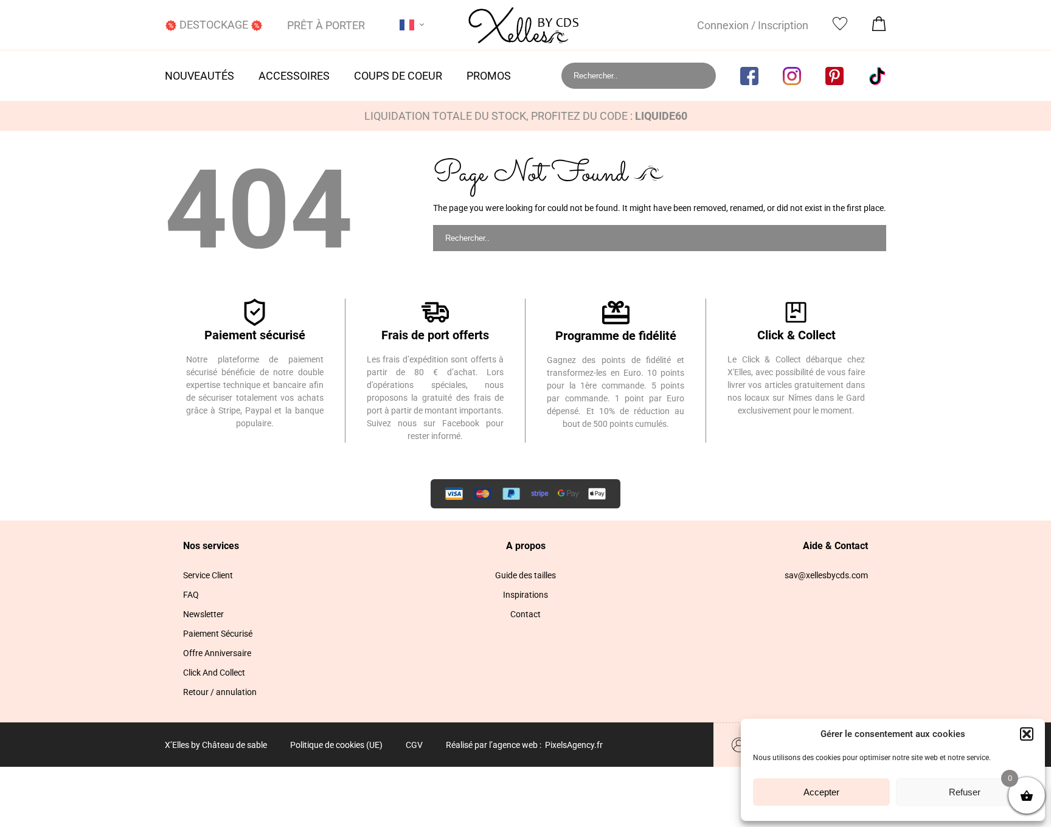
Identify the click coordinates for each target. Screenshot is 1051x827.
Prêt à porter (326, 25)
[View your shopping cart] (879, 27)
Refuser (964, 792)
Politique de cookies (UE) (336, 745)
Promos (489, 75)
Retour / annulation (220, 692)
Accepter (821, 792)
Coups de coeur (398, 75)
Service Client (208, 575)
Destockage (214, 24)
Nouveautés (199, 75)
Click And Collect (214, 672)
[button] (1027, 734)
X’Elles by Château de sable (216, 745)
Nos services (211, 546)
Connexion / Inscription (752, 25)
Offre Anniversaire (217, 653)
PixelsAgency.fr (574, 745)
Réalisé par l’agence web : (493, 745)
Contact (525, 614)
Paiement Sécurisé (217, 633)
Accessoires (294, 75)
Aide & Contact (835, 546)
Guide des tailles (525, 575)
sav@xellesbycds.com (826, 575)
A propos (526, 546)
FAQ (191, 595)
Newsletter (203, 614)
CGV (414, 745)
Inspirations (525, 595)
